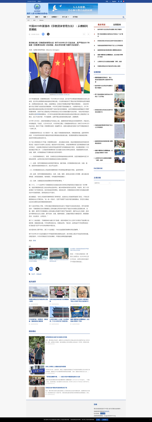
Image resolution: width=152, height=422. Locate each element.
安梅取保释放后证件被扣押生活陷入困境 (38, 300)
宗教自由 (41, 20)
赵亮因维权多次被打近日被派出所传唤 (56, 337)
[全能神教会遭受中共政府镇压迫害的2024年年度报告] (38, 253)
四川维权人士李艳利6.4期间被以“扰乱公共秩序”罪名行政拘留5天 (79, 300)
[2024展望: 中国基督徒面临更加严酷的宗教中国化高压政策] (80, 256)
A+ (84, 34)
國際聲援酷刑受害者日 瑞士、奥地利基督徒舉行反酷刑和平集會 (104, 80)
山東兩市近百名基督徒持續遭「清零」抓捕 (110, 61)
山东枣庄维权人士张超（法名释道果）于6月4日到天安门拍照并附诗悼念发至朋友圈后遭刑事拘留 (59, 320)
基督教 (38, 114)
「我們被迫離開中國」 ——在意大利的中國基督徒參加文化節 (63, 377)
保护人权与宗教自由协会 (37, 13)
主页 (28, 20)
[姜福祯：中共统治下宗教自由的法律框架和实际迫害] (59, 253)
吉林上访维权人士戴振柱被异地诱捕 (56, 366)
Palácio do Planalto (58, 94)
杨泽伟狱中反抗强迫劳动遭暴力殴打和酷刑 (110, 29)
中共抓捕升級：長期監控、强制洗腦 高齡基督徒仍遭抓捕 (38, 320)
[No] (150, 419)
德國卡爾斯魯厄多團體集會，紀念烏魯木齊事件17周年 (79, 320)
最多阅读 (101, 25)
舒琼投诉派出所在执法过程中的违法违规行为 (110, 41)
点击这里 (102, 413)
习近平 (33, 274)
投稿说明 (106, 411)
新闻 (34, 20)
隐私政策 (104, 419)
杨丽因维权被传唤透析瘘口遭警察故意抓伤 (110, 50)
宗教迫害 (38, 274)
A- (88, 34)
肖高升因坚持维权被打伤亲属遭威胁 (59, 300)
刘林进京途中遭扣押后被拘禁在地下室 (56, 388)
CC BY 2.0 (66, 94)
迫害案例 (117, 25)
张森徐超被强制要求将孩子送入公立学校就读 (110, 45)
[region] (73, 8)
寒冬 (34, 240)
